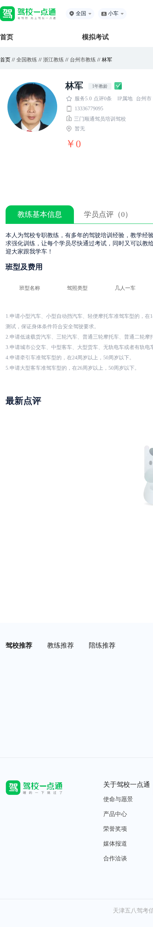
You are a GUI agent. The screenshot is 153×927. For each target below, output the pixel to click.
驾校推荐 (19, 645)
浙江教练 (53, 60)
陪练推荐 (102, 645)
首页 (6, 37)
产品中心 (115, 814)
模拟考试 (95, 37)
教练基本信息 (39, 214)
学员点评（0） (108, 214)
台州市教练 (83, 60)
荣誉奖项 (115, 829)
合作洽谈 (115, 858)
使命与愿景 (118, 799)
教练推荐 (60, 645)
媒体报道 (115, 843)
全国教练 (26, 60)
